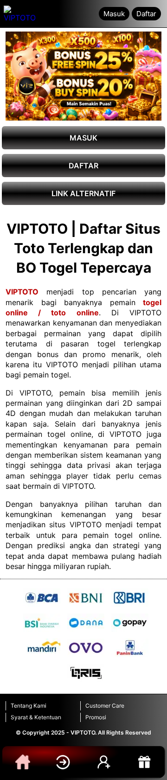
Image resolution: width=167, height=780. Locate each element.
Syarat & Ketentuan (36, 717)
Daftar (146, 13)
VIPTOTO (22, 291)
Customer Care (104, 705)
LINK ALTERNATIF (83, 193)
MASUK (83, 137)
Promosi (95, 717)
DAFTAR (83, 165)
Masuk (114, 13)
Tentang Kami (28, 705)
